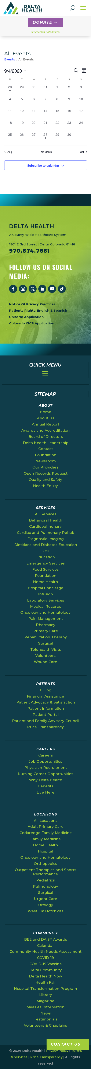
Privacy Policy (57, 1051)
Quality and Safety (45, 479)
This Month (45, 151)
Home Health (45, 582)
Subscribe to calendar (43, 165)
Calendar (45, 945)
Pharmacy (45, 625)
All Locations (45, 820)
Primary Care (45, 631)
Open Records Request (46, 473)
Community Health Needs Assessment (45, 951)
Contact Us (65, 1044)
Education (45, 557)
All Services (45, 514)
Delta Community (45, 970)
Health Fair (45, 982)
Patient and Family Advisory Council (45, 721)
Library (45, 995)
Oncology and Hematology (45, 612)
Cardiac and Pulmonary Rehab (45, 532)
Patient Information (45, 708)
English (43, 310)
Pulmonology (45, 886)
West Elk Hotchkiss (45, 911)
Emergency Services (45, 563)
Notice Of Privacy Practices (32, 304)
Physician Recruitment (45, 767)
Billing (45, 690)
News (45, 1013)
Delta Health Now (45, 976)
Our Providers (45, 467)
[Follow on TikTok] (62, 289)
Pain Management (45, 618)
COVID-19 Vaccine (45, 964)
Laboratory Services (45, 600)
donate (42, 22)
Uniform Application (26, 317)
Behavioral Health (45, 520)
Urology (45, 905)
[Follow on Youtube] (52, 289)
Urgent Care (45, 899)
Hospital (45, 851)
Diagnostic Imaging (46, 539)
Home (45, 412)
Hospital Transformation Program (45, 988)
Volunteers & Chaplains (45, 1025)
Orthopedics (45, 863)
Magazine (45, 1001)
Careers (45, 755)
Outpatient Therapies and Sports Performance (45, 872)
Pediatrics (45, 880)
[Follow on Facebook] (13, 289)
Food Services (45, 569)
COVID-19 (45, 958)
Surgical (45, 643)
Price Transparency (45, 727)
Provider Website (45, 32)
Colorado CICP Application (31, 323)
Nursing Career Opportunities (45, 774)
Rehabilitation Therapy (45, 637)
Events (9, 59)
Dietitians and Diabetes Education (45, 545)
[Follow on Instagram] (23, 289)
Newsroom (45, 461)
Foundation (45, 455)
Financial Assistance (45, 696)
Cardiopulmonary (45, 526)
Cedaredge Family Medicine (45, 833)
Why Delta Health (45, 780)
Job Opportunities (45, 761)
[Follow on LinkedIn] (42, 289)
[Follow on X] (33, 289)
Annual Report (45, 424)
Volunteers (45, 655)
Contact (45, 449)
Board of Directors (45, 436)
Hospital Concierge (45, 588)
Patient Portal (46, 714)
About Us (45, 418)
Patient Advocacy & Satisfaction (45, 702)
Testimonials (45, 1019)
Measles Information (45, 1007)
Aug (9, 151)
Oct (82, 151)
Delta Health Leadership (45, 443)
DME (45, 551)
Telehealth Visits (45, 649)
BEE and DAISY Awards (45, 939)
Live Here (45, 792)
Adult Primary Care (45, 826)
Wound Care (45, 662)
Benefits (45, 786)
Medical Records (45, 606)
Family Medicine (45, 839)
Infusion (45, 594)
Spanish (60, 310)
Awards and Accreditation (45, 430)
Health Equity (45, 486)
